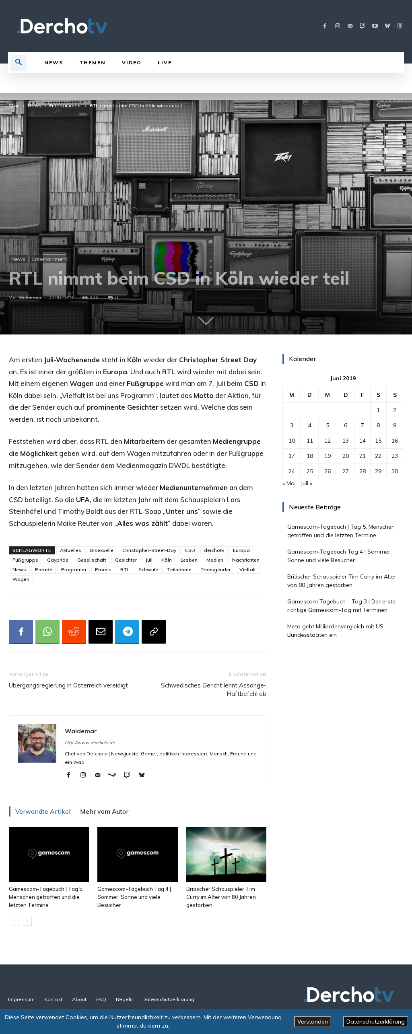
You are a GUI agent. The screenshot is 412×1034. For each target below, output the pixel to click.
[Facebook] (325, 26)
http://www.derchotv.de (90, 742)
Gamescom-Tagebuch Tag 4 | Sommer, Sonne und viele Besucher (134, 897)
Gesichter (126, 560)
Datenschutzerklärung (375, 1021)
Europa (241, 550)
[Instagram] (337, 26)
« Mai (289, 483)
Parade (43, 569)
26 (327, 471)
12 (327, 440)
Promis (103, 569)
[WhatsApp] (47, 632)
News (34, 106)
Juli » (306, 483)
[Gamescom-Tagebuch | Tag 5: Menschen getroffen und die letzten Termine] (49, 854)
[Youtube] (375, 26)
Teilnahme (179, 569)
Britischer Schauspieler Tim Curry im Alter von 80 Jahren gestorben (221, 897)
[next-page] (27, 921)
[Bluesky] (387, 26)
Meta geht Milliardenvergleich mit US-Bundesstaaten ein (336, 630)
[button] (18, 63)
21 (362, 456)
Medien (214, 560)
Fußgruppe (25, 560)
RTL (125, 569)
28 (362, 471)
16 (394, 440)
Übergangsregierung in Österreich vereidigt (68, 685)
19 (327, 456)
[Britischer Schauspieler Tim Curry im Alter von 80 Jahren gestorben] (226, 854)
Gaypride (57, 560)
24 (291, 471)
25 (310, 471)
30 (394, 471)
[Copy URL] (154, 632)
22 (378, 456)
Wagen (20, 579)
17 (291, 456)
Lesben (189, 560)
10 (291, 440)
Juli (149, 560)
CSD (190, 550)
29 (378, 471)
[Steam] (115, 775)
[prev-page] (14, 921)
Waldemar (30, 297)
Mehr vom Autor (104, 811)
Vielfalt (247, 569)
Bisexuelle (101, 550)
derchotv (214, 550)
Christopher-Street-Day (149, 550)
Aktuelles (70, 550)
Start (14, 106)
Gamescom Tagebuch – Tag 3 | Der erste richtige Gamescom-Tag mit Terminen (341, 605)
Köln (166, 560)
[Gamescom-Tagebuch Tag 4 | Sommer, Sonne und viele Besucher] (137, 854)
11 (310, 440)
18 (310, 456)
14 (362, 440)
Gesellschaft (91, 560)
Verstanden (312, 1021)
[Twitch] (362, 26)
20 (345, 456)
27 (345, 471)
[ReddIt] (74, 632)
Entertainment (65, 106)
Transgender (215, 569)
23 (394, 456)
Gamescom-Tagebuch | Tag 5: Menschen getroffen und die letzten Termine (46, 897)
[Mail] (350, 26)
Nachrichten (246, 560)
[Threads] (400, 26)
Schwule (148, 569)
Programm (73, 569)
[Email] (101, 632)
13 (345, 440)
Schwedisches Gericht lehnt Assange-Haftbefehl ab (213, 689)
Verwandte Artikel (42, 811)
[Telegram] (127, 632)
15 (378, 440)
